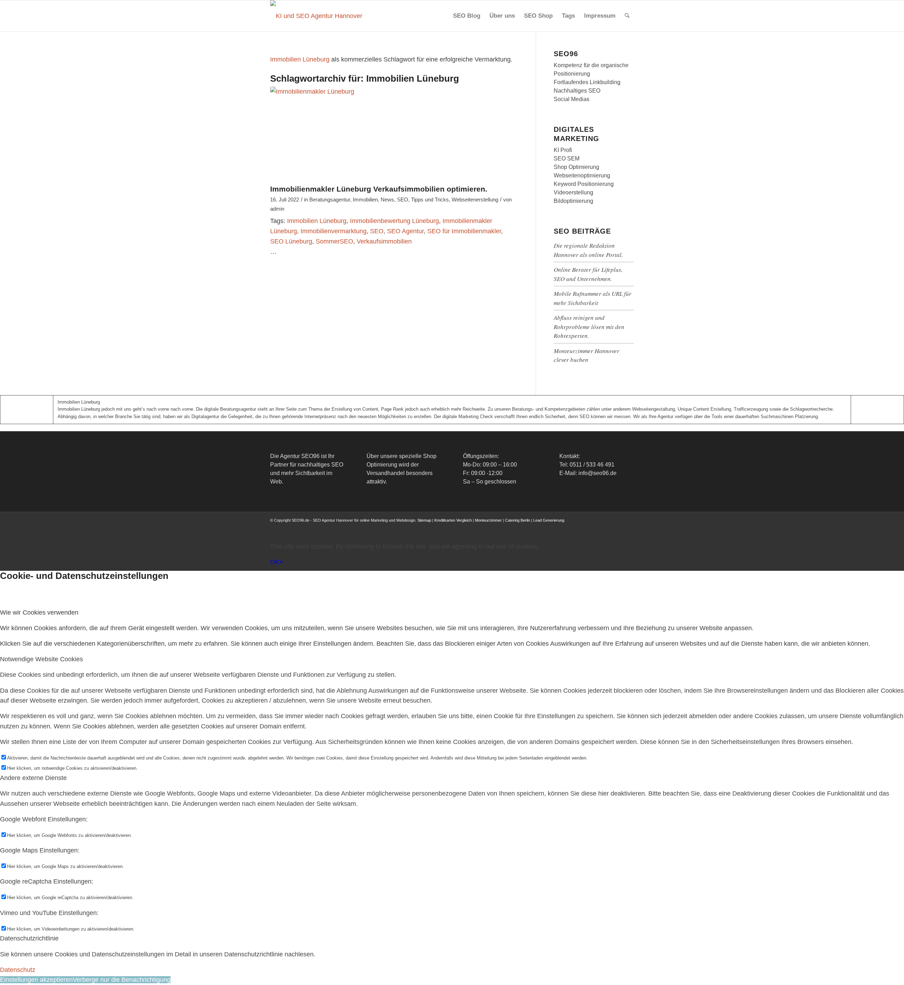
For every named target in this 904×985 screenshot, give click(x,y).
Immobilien (365, 200)
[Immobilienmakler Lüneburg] (394, 134)
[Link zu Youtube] (607, 527)
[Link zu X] (586, 527)
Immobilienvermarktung (334, 231)
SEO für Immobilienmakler (464, 231)
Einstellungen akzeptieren (36, 979)
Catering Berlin (517, 520)
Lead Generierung (548, 520)
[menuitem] (466, 15)
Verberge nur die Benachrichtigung (122, 979)
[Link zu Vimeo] (618, 527)
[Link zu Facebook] (575, 527)
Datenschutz (17, 969)
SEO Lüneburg (291, 241)
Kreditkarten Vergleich (453, 520)
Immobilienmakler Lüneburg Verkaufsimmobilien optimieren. (378, 189)
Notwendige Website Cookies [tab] (41, 659)
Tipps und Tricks (430, 200)
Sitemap (424, 520)
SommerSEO (334, 241)
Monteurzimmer (488, 520)
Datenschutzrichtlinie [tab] (29, 938)
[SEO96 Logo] (316, 15)
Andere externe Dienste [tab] (33, 777)
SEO (402, 200)
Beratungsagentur (329, 200)
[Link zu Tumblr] (628, 527)
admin (277, 209)
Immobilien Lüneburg (299, 59)
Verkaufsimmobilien (384, 241)
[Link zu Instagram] (596, 527)
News (387, 200)
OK (274, 561)
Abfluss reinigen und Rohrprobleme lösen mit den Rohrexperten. (589, 326)
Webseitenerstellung (475, 200)
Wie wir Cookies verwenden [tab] (39, 612)
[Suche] (627, 15)
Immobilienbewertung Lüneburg (394, 220)
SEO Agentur (405, 231)
